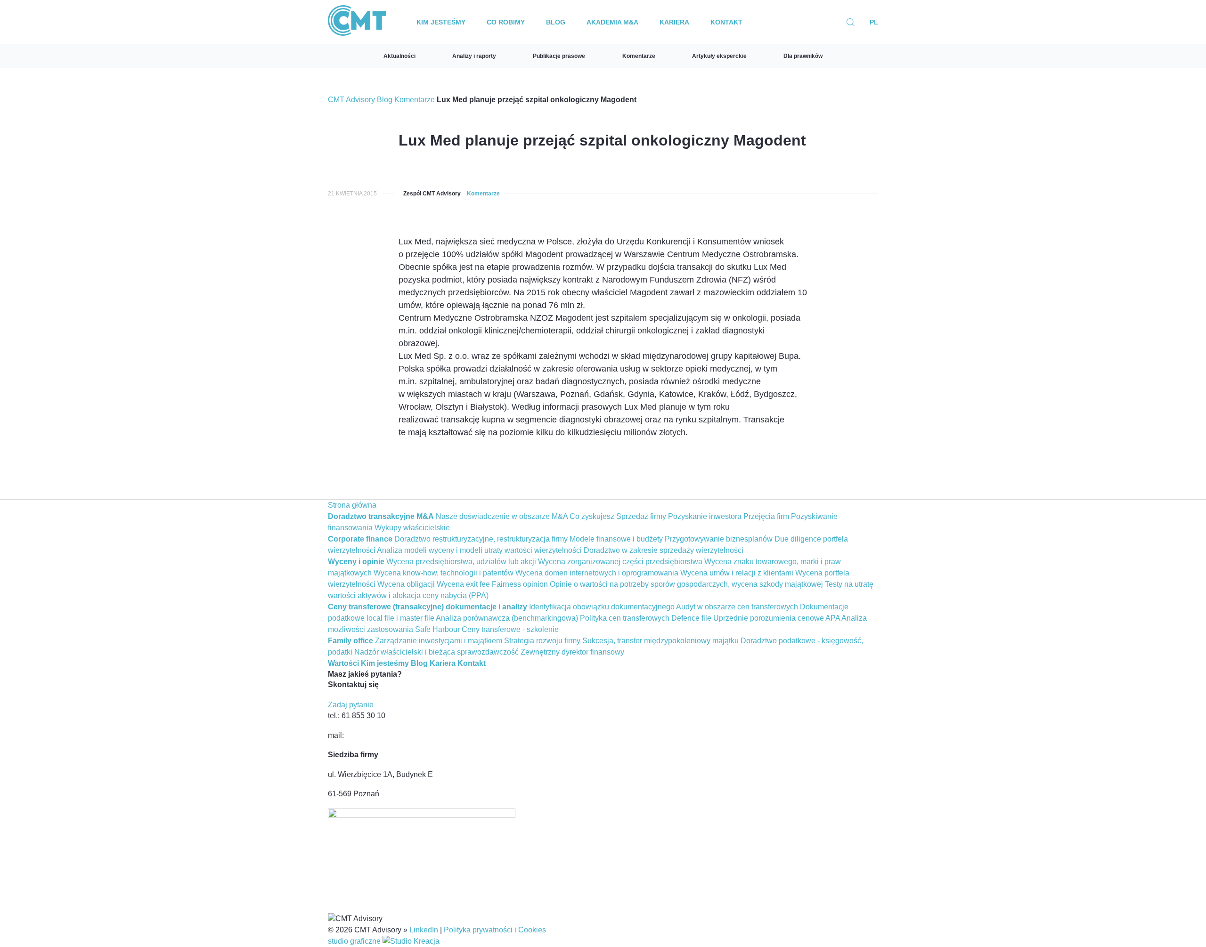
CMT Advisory (351, 100)
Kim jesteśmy (440, 22)
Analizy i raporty (474, 56)
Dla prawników (803, 56)
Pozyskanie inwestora (705, 516)
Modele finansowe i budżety (616, 539)
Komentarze (638, 56)
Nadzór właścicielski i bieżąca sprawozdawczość (436, 652)
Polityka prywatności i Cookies (495, 930)
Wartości (343, 663)
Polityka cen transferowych (624, 618)
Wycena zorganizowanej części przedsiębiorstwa (620, 562)
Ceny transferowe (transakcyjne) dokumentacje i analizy (427, 607)
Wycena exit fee (463, 584)
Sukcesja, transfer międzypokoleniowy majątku (660, 641)
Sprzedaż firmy (641, 516)
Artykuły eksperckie (719, 56)
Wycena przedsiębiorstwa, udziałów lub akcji (461, 562)
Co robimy (506, 22)
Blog (555, 22)
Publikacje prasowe (559, 56)
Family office (350, 641)
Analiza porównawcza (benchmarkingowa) (507, 618)
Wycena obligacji (406, 584)
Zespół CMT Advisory (432, 193)
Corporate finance (360, 539)
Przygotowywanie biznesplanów (719, 539)
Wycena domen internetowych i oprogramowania (596, 573)
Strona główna (352, 505)
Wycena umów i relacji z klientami (736, 573)
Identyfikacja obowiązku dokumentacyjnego (602, 607)
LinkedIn (423, 930)
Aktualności (399, 56)
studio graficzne (355, 941)
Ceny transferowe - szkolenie (510, 629)
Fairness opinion (520, 584)
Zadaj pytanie (351, 705)
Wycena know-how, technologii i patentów (443, 573)
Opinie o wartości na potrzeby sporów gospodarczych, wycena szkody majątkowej (686, 584)
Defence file (691, 618)
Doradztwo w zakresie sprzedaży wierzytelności (663, 550)
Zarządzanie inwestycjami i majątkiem (438, 641)
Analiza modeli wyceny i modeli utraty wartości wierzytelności (479, 550)
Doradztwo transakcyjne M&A (381, 516)
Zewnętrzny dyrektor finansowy (572, 652)
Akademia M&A (612, 22)
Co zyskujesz (592, 516)
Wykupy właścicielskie (412, 528)
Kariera (674, 22)
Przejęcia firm (766, 516)
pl (874, 22)
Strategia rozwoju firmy (542, 641)
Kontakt (726, 22)
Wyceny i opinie (356, 562)
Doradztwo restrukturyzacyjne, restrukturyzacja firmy (481, 539)
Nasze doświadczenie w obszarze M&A (502, 516)
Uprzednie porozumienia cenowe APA (776, 618)
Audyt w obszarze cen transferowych (737, 607)
